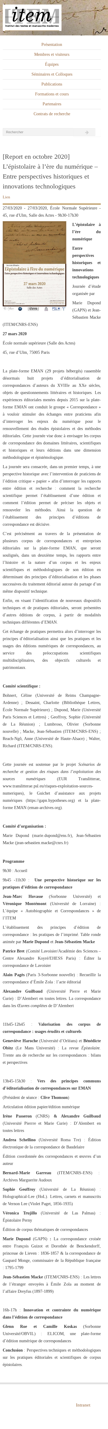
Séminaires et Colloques (52, 74)
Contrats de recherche (52, 114)
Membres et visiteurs (51, 54)
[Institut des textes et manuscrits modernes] (54, 18)
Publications (51, 84)
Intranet (83, 1405)
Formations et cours (52, 94)
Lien (6, 197)
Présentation (51, 44)
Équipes (51, 64)
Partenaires (52, 104)
